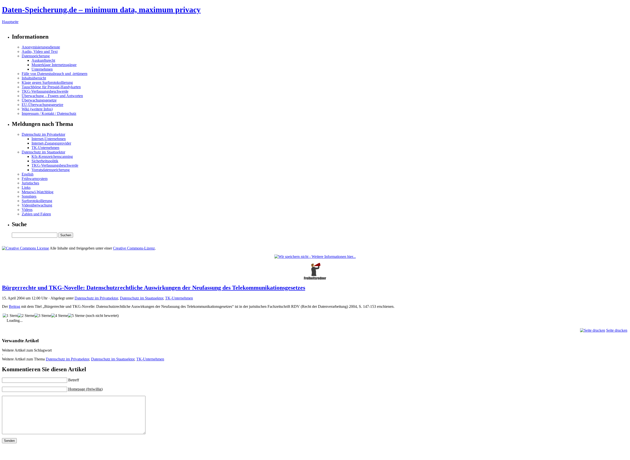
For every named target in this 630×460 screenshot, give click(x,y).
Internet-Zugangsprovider (51, 143)
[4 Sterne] (59, 315)
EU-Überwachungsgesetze (42, 105)
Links (26, 187)
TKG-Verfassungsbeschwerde (45, 91)
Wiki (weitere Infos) (37, 109)
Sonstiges (29, 196)
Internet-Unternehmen (49, 139)
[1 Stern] (10, 315)
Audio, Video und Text (40, 51)
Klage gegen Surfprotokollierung (47, 82)
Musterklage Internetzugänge (54, 65)
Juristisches (30, 183)
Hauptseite (10, 22)
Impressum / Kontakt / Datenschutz (49, 113)
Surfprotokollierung (37, 201)
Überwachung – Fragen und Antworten (52, 96)
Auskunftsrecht (43, 60)
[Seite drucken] (592, 330)
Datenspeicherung (36, 56)
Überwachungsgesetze (39, 100)
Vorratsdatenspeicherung (51, 170)
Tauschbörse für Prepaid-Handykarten (51, 87)
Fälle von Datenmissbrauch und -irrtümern (54, 74)
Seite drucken (616, 330)
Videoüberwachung (37, 205)
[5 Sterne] (76, 315)
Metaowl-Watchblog (37, 192)
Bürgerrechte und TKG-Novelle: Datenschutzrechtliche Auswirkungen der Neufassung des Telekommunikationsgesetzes (153, 287)
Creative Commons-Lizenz (134, 248)
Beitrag (14, 306)
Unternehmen (42, 69)
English (27, 174)
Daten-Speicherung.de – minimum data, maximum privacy (101, 9)
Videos (27, 210)
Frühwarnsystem (34, 179)
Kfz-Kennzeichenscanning (52, 156)
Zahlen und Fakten (36, 214)
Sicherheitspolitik (45, 161)
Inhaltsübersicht (34, 78)
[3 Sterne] (42, 315)
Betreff (73, 380)
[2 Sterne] (26, 315)
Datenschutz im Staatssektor (43, 152)
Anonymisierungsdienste (41, 47)
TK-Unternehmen (45, 148)
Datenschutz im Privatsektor (43, 134)
